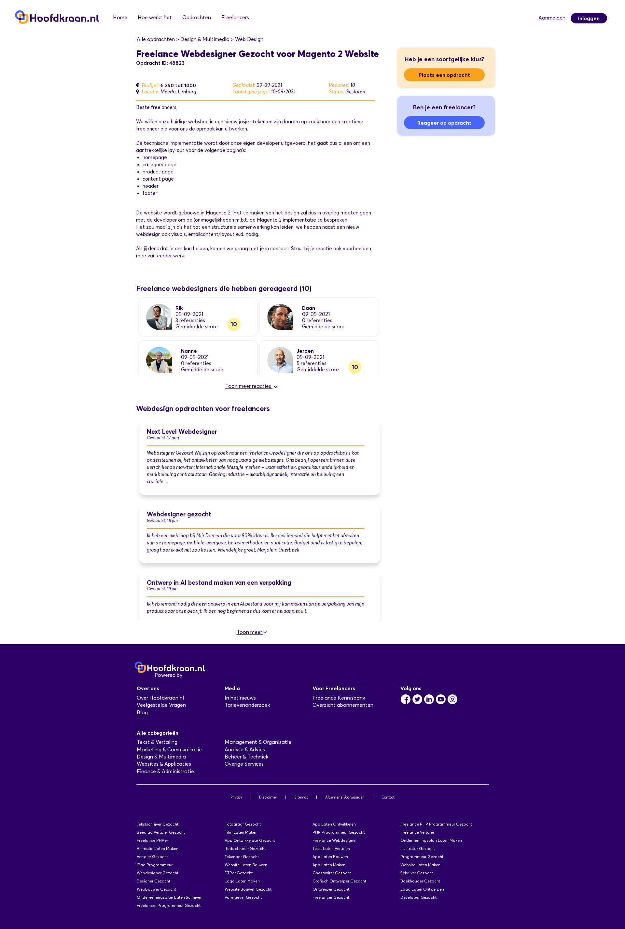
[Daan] (280, 316)
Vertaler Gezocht (152, 856)
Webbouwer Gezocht (156, 889)
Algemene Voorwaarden (345, 797)
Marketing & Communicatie (169, 749)
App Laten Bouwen (330, 856)
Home (120, 17)
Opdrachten (196, 17)
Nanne (189, 351)
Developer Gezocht (418, 897)
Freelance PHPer (152, 840)
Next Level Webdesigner (182, 431)
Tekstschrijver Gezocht (157, 824)
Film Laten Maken (241, 832)
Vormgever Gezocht (243, 897)
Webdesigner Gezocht (157, 872)
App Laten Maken (328, 864)
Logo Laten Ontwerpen (422, 889)
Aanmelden (551, 18)
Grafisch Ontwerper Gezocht (339, 881)
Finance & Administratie (165, 771)
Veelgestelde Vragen (161, 705)
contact (279, 249)
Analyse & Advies (245, 749)
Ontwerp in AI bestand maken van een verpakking (219, 582)
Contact (388, 797)
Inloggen (589, 18)
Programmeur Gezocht (421, 856)
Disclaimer (268, 797)
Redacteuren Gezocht (245, 848)
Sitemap (301, 797)
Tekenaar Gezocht (242, 856)
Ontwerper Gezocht (330, 889)
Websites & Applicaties (164, 764)
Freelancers (235, 17)
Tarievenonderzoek (247, 705)
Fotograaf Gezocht (243, 824)
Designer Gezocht (153, 881)
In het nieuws (240, 698)
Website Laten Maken (420, 864)
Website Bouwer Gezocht (248, 889)
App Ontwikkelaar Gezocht (250, 840)
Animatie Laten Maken (157, 848)
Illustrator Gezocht (417, 848)
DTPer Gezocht (239, 872)
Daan (308, 308)
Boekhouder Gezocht (420, 881)
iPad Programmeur (155, 864)
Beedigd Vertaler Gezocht (161, 832)
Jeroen (305, 351)
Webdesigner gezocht (179, 514)
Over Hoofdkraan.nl (160, 698)
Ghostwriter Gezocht (331, 872)
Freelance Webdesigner (334, 840)
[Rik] (159, 316)
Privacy (236, 797)
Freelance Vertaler (417, 832)
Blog (142, 712)
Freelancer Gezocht (330, 897)
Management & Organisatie (258, 742)
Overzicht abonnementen (342, 705)
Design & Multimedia (161, 757)
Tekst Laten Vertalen (331, 848)
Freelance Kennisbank (338, 698)
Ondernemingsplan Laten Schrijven (169, 897)
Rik (179, 308)
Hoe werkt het (155, 17)
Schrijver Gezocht (416, 872)
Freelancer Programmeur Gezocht (169, 905)
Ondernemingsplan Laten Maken (431, 840)
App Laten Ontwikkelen (334, 824)
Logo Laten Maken (242, 881)
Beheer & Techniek (247, 757)
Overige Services (244, 764)
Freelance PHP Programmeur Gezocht (436, 824)
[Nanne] (159, 359)
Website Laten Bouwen (246, 864)
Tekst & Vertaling (157, 742)
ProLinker (195, 675)
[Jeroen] (280, 359)
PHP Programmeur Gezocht (338, 832)
